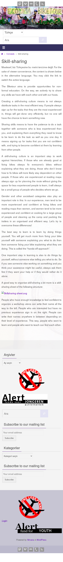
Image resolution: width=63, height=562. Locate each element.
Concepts (10, 53)
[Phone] (36, 4)
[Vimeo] (25, 4)
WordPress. (42, 539)
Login (4, 520)
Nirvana (30, 539)
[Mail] (31, 4)
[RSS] (42, 4)
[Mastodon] (19, 4)
